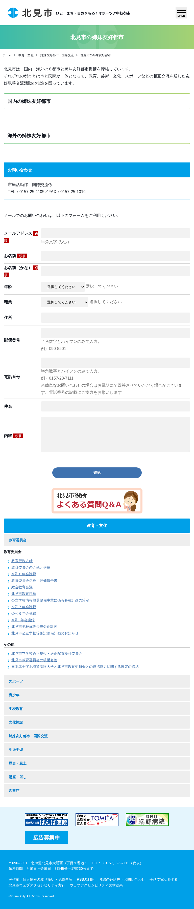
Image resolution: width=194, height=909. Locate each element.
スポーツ (16, 681)
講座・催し (18, 777)
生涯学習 (16, 750)
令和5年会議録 (23, 620)
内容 (12, 435)
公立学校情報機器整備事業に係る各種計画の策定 (50, 600)
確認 (97, 472)
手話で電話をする (164, 879)
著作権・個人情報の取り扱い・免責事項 (40, 879)
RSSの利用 (85, 879)
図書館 (14, 791)
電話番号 (12, 377)
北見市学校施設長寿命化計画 (34, 627)
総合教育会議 (22, 587)
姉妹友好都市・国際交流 (57, 55)
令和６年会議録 (23, 613)
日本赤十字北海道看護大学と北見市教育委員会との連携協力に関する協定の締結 (75, 667)
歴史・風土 (18, 763)
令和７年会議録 (23, 607)
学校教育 (16, 709)
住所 (8, 317)
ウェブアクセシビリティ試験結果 (96, 885)
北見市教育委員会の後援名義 (34, 660)
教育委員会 (18, 540)
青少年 (14, 695)
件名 (8, 406)
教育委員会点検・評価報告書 (34, 581)
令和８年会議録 (23, 574)
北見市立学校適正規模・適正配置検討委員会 (46, 653)
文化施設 (16, 722)
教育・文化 (26, 55)
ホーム (7, 55)
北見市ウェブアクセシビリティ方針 (37, 885)
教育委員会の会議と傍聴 (30, 567)
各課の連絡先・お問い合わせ (122, 879)
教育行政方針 (22, 561)
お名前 (14, 256)
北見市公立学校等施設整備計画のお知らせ (45, 633)
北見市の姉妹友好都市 (96, 55)
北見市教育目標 (23, 594)
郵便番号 (12, 340)
